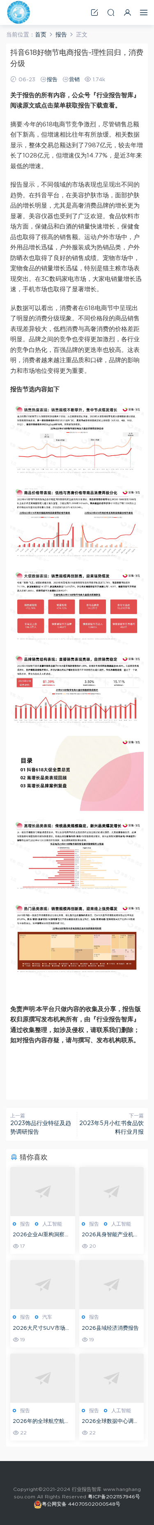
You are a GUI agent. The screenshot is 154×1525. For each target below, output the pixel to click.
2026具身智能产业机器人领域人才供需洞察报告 (111, 1235)
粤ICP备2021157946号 (114, 1496)
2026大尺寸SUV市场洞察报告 (42, 1329)
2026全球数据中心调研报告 (110, 1422)
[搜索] (111, 12)
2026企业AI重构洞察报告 (41, 1235)
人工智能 (52, 1223)
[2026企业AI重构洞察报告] (42, 1191)
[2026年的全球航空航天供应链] (42, 1378)
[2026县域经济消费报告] (111, 1284)
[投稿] (94, 12)
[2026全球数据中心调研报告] (111, 1378)
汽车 (47, 1317)
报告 (52, 79)
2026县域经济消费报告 (110, 1328)
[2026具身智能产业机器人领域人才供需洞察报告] (111, 1191)
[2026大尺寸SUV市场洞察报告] (42, 1284)
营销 (74, 79)
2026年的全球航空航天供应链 (41, 1422)
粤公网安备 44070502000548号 (81, 1504)
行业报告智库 (18, 12)
